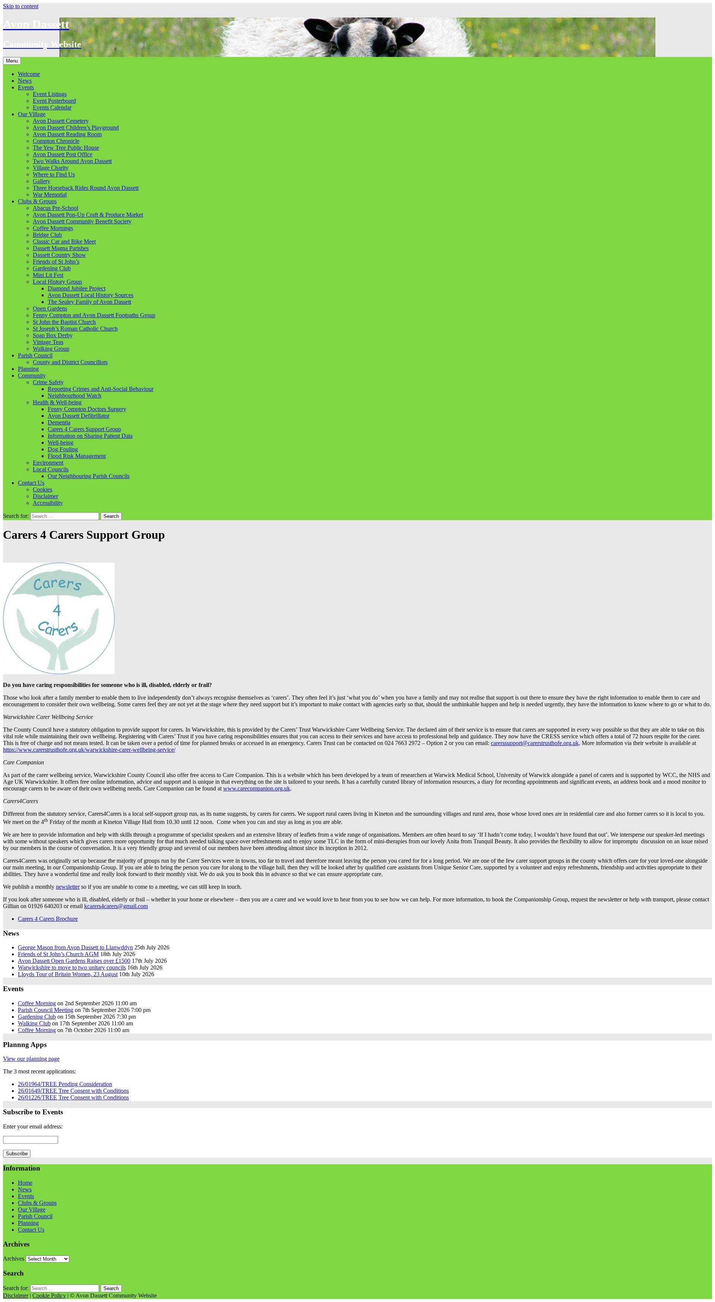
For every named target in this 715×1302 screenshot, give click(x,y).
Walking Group (51, 349)
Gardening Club (52, 268)
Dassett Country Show (59, 255)
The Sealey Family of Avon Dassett (89, 302)
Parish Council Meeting (45, 1010)
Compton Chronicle (56, 141)
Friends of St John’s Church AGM (58, 954)
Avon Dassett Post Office (62, 154)
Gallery (41, 181)
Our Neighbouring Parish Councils (89, 476)
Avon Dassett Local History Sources (90, 295)
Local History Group (57, 281)
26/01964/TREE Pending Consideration (65, 1084)
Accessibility (48, 503)
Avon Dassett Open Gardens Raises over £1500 (74, 961)
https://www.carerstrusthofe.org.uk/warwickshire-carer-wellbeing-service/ (89, 749)
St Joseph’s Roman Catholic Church (75, 328)
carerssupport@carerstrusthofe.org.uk (535, 743)
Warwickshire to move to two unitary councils (72, 967)
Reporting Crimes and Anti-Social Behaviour (100, 389)
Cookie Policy (49, 1295)
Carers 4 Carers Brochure (48, 919)
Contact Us (31, 483)
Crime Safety (48, 382)
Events (26, 87)
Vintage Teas (48, 342)
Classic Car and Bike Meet (64, 241)
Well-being (60, 442)
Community (32, 375)
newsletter (68, 887)
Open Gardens (50, 308)
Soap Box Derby (53, 335)
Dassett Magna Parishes (61, 248)
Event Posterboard (54, 101)
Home (25, 1183)
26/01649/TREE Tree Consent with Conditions (73, 1091)
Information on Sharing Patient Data (90, 436)
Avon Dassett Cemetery (61, 121)
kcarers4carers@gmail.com (116, 906)
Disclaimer (45, 496)
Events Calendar (52, 107)
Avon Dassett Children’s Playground (76, 127)
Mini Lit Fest (48, 275)
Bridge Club (47, 235)
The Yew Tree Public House (66, 147)
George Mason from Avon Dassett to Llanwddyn (75, 947)
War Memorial (50, 194)
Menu (12, 61)
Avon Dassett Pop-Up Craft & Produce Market (88, 214)
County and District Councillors (70, 362)
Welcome (29, 74)
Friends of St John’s (56, 261)
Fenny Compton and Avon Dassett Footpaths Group (94, 315)
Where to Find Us (54, 174)
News (25, 80)
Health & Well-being (57, 402)
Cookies (42, 489)
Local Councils (51, 469)
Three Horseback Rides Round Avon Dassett (86, 188)
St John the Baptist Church (64, 322)
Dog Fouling (63, 449)
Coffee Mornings (53, 228)
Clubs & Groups (37, 201)
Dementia (59, 422)
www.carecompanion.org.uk (256, 788)
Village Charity (51, 168)
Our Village (31, 114)
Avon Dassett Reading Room (67, 134)
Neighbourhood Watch (74, 395)
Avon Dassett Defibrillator (78, 416)
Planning (28, 369)
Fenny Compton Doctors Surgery (87, 409)
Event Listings (50, 94)
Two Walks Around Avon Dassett (72, 161)
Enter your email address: (33, 1126)
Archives (13, 1258)
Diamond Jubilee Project (76, 288)
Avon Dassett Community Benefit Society (82, 221)
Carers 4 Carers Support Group (84, 429)
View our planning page (31, 1059)
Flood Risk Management (77, 456)
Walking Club (34, 1023)
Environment (48, 462)
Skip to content (20, 6)
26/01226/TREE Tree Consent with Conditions (73, 1097)
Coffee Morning (37, 1003)
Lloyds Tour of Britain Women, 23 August (68, 974)
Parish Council (35, 355)
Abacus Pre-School (55, 208)
